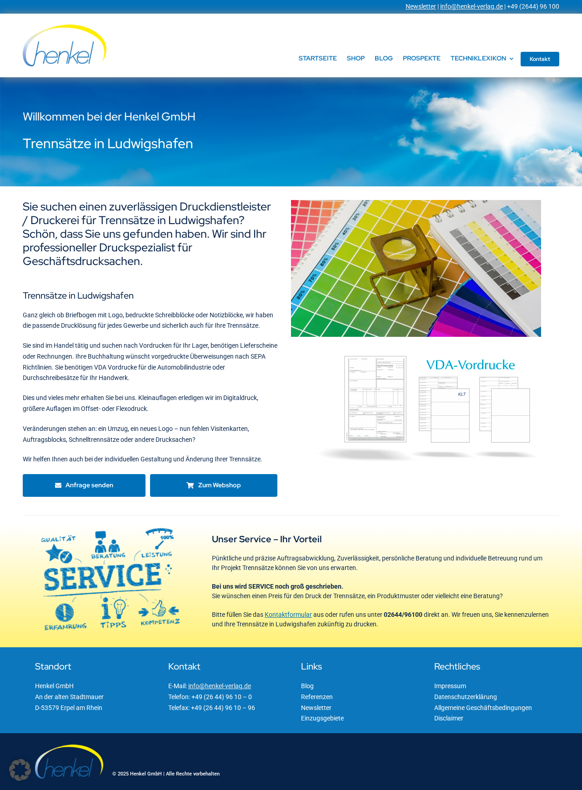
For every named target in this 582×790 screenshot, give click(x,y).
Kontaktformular (288, 614)
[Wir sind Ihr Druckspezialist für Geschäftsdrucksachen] (416, 203)
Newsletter (421, 6)
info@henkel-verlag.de (471, 6)
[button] (20, 770)
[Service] (110, 527)
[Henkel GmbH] (64, 27)
